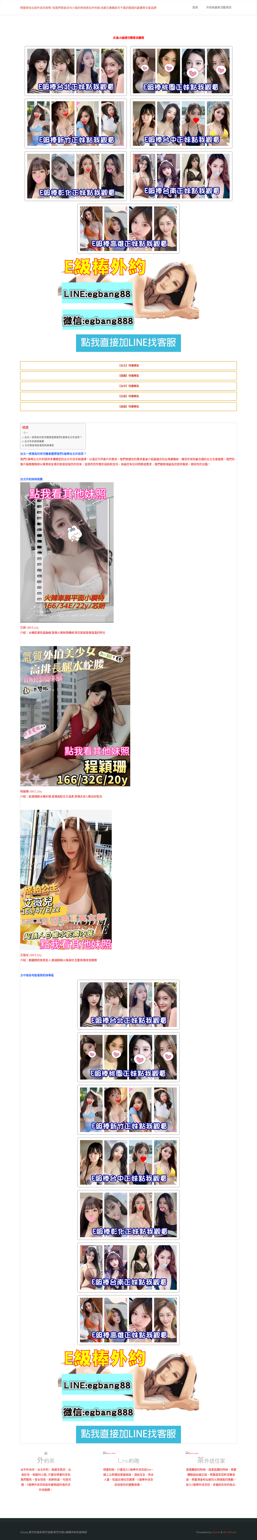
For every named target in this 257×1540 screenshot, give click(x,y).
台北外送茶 (71, 459)
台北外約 (38, 459)
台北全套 (212, 459)
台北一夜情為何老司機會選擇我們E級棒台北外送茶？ (53, 437)
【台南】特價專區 (128, 396)
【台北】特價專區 (128, 365)
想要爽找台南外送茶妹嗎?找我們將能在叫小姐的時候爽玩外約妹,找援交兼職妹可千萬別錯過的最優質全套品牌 (88, 7)
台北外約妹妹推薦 (34, 441)
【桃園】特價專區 (128, 375)
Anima (216, 1532)
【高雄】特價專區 (128, 406)
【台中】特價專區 (128, 386)
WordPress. (230, 1532)
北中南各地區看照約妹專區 (39, 445)
